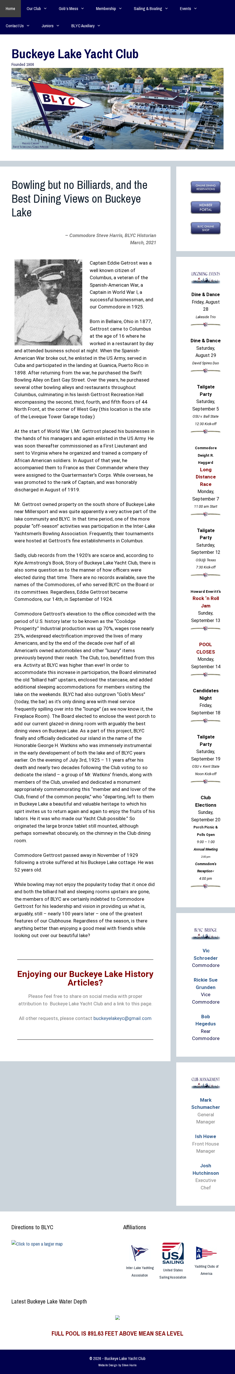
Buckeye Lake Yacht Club (75, 53)
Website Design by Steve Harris (117, 1365)
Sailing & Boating (148, 8)
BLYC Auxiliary (83, 26)
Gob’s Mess (68, 8)
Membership (106, 8)
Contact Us (15, 26)
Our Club (34, 8)
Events (185, 8)
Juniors (48, 26)
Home (10, 8)
